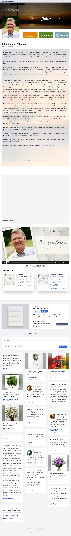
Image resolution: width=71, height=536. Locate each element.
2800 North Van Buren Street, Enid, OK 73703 (26, 281)
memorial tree (20, 160)
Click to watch (56, 285)
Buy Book (44, 311)
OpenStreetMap (37, 532)
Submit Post (63, 346)
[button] (9, 277)
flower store (41, 160)
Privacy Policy (31, 529)
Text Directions (20, 285)
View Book (36, 311)
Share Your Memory (61, 324)
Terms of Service (39, 529)
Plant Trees (29, 285)
